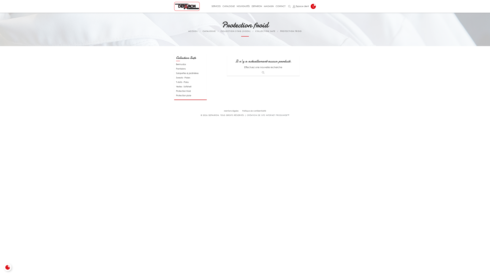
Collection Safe (186, 57)
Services (216, 6)
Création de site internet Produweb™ (268, 115)
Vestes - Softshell (183, 86)
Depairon (257, 6)
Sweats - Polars (183, 77)
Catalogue (229, 6)
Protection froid (183, 91)
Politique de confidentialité (254, 111)
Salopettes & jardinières (187, 73)
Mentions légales (231, 111)
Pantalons (181, 68)
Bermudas (181, 64)
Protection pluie (183, 95)
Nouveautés (243, 6)
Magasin (269, 6)
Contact (280, 6)
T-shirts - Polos (182, 82)
